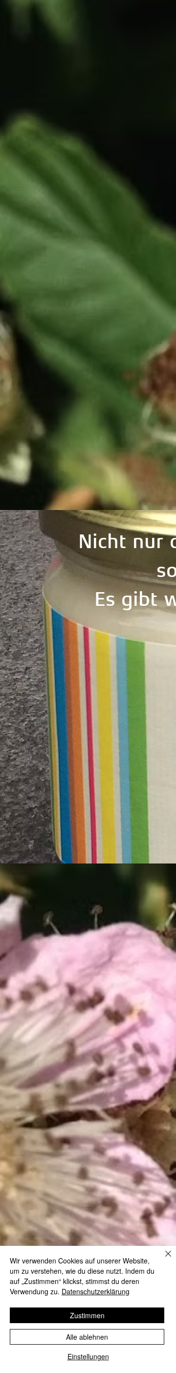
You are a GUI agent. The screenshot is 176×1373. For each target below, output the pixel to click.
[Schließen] (162, 1259)
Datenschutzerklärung (96, 1291)
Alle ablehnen (87, 1337)
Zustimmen (87, 1315)
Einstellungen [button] (88, 1356)
